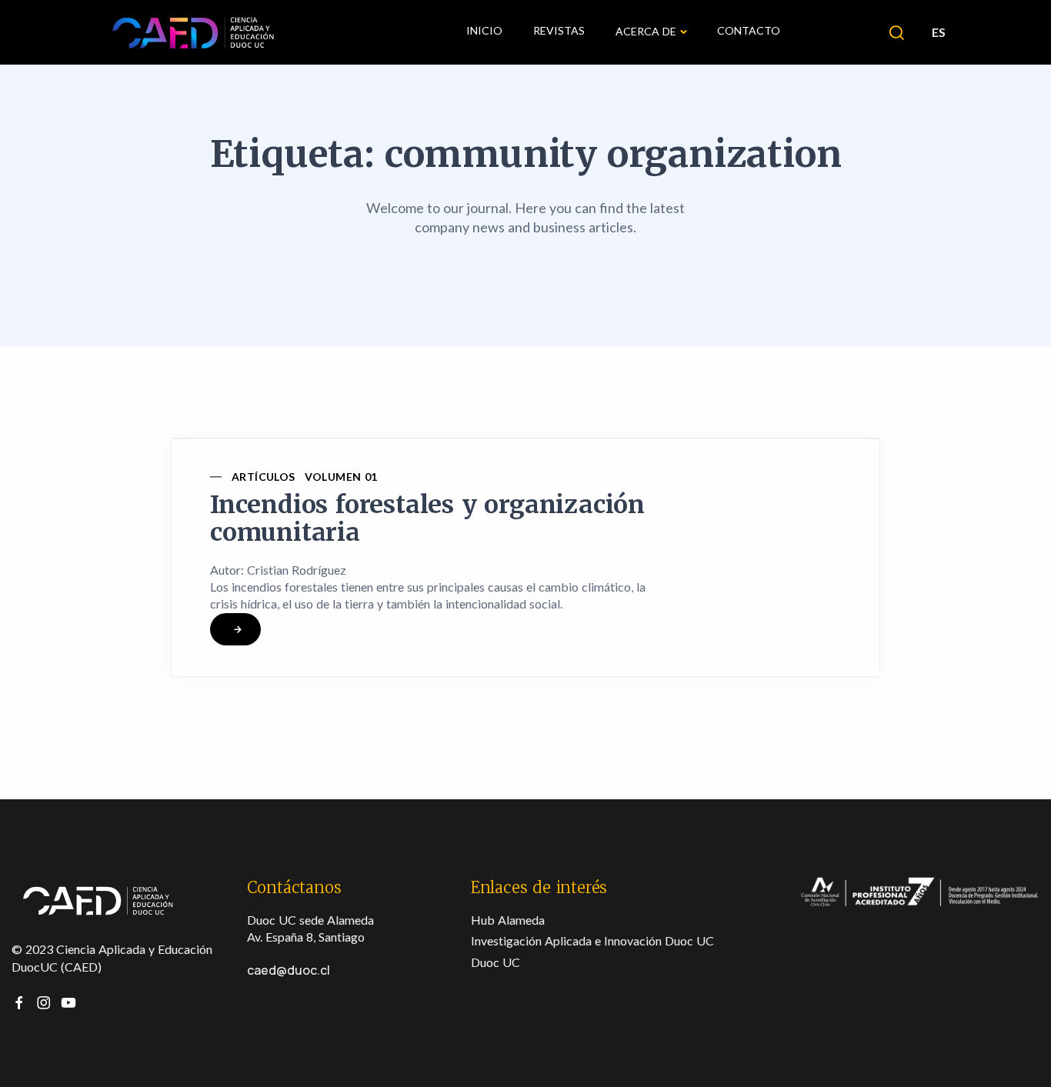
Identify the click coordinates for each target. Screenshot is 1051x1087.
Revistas (559, 30)
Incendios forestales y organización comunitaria (427, 518)
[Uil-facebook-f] (19, 1002)
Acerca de (646, 31)
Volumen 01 (341, 476)
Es (938, 32)
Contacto (748, 30)
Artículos (263, 476)
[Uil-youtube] (68, 1002)
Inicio (484, 30)
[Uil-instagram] (44, 1002)
